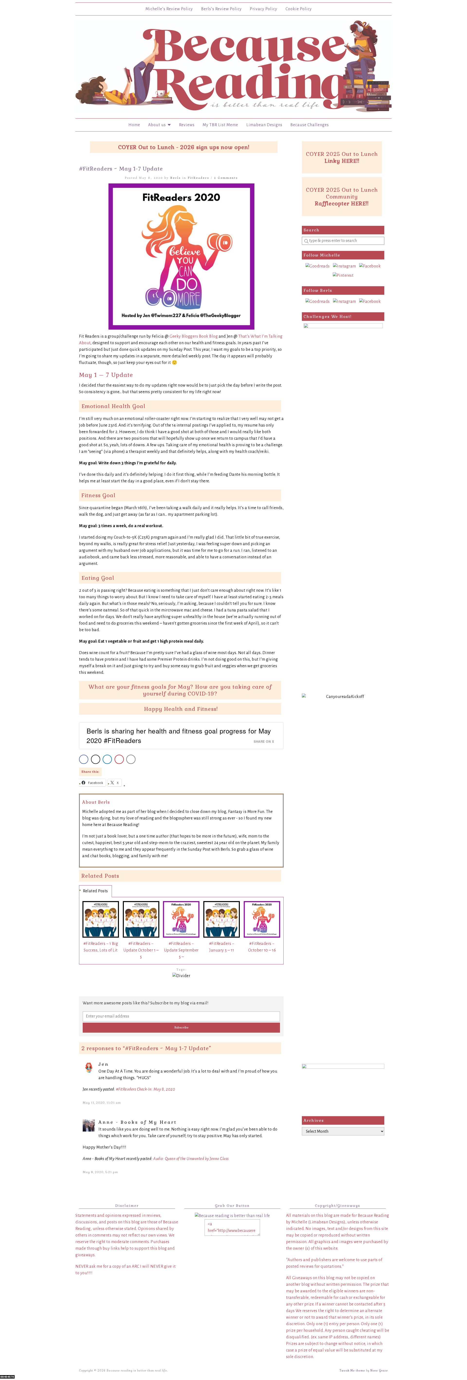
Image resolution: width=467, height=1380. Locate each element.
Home (134, 125)
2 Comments (226, 178)
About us (158, 125)
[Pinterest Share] (119, 759)
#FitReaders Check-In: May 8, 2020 (145, 1089)
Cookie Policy (299, 9)
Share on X (264, 741)
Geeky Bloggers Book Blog (194, 336)
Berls (175, 178)
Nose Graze (379, 1370)
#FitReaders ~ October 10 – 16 (262, 947)
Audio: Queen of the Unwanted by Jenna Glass (191, 1159)
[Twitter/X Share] (95, 759)
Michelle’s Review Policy (169, 9)
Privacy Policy (263, 9)
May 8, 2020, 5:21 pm (100, 1172)
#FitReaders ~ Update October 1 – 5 (141, 950)
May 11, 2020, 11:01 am (102, 1103)
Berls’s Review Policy (221, 9)
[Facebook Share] (83, 759)
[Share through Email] (130, 759)
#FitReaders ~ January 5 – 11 (221, 947)
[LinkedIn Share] (107, 759)
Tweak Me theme (352, 1370)
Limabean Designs (264, 125)
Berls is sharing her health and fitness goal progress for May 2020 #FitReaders (179, 735)
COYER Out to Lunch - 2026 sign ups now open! (184, 147)
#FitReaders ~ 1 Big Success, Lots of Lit (100, 947)
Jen (104, 1064)
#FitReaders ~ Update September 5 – (181, 950)
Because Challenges (309, 125)
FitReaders (198, 178)
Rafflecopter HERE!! (342, 203)
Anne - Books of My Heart (138, 1122)
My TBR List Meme (220, 125)
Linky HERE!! (341, 160)
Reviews (187, 125)
